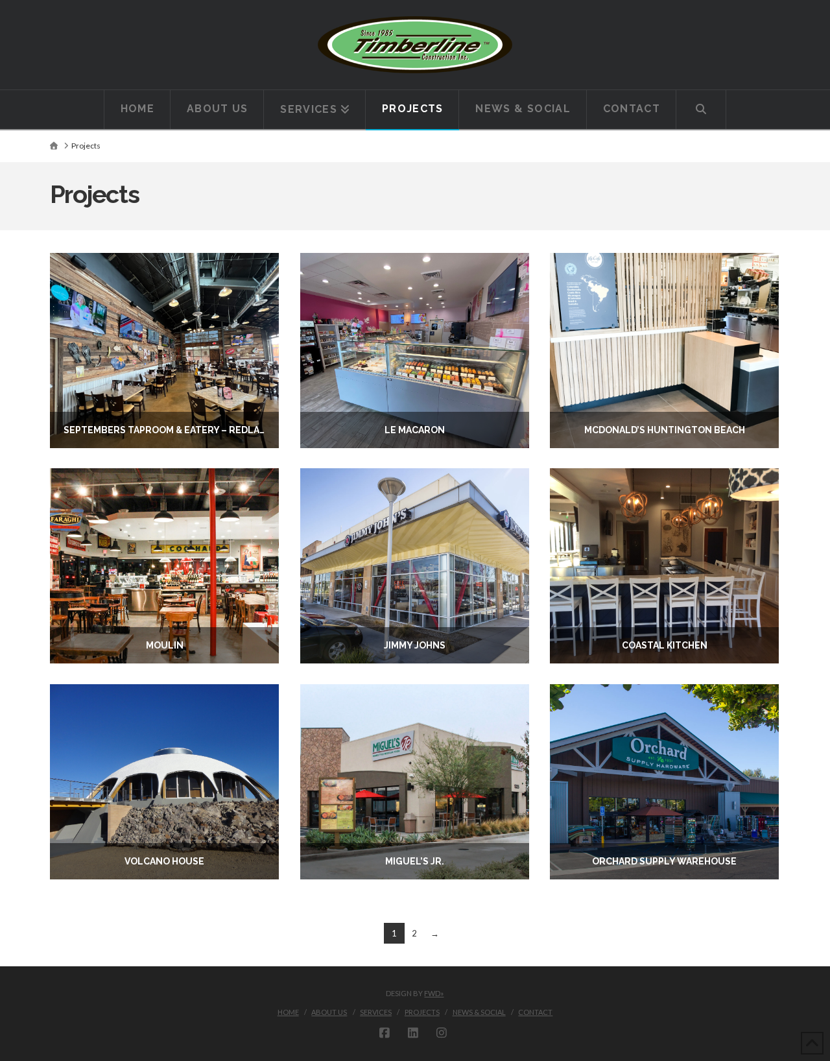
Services (376, 1012)
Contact (535, 1012)
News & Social (479, 1012)
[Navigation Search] (701, 109)
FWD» (434, 993)
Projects (422, 1012)
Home (288, 1012)
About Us (329, 1012)
